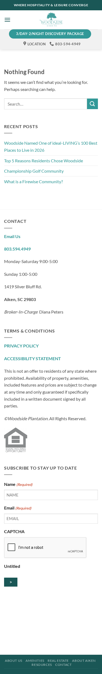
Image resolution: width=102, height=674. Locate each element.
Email (17, 507)
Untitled (12, 566)
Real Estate (58, 661)
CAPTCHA (14, 531)
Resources (42, 665)
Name (18, 484)
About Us (13, 661)
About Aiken (84, 661)
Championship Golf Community (34, 170)
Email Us (12, 236)
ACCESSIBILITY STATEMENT (32, 358)
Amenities (35, 661)
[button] (7, 19)
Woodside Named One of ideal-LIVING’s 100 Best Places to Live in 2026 (50, 146)
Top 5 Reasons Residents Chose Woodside (44, 160)
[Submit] (92, 104)
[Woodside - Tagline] (51, 19)
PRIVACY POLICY (21, 345)
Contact (63, 665)
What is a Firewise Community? (33, 181)
